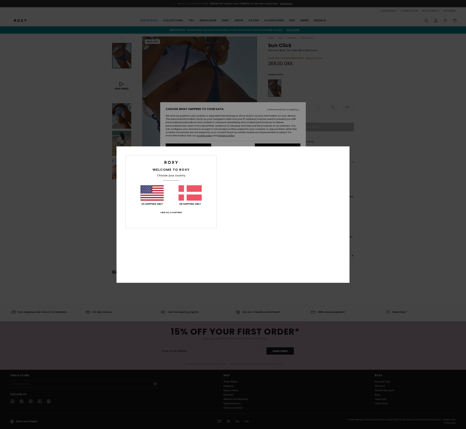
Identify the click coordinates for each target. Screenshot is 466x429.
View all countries (171, 212)
